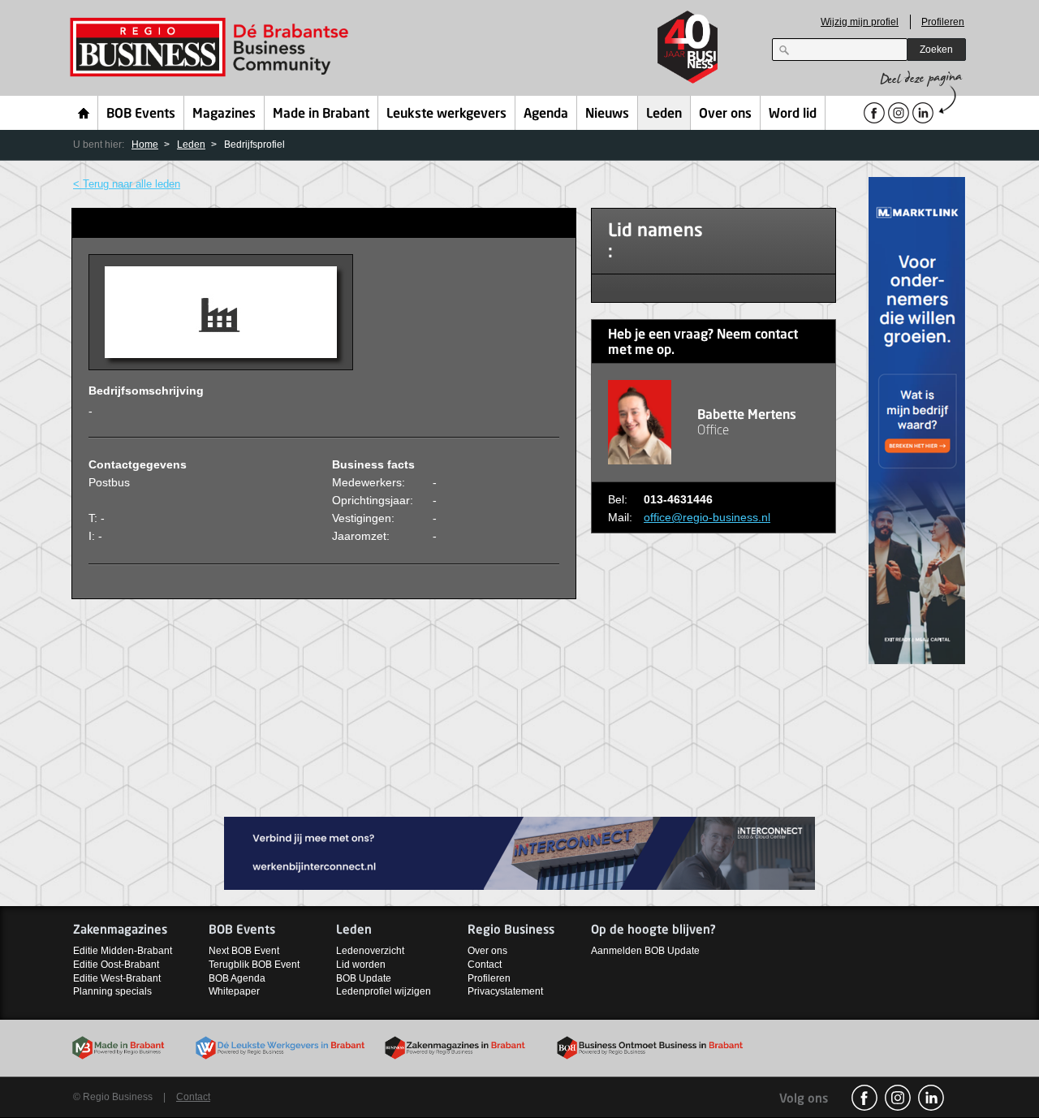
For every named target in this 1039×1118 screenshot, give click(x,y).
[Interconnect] (519, 852)
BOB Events (140, 114)
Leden (664, 114)
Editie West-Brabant (117, 978)
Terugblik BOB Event (254, 964)
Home (84, 113)
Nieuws (607, 114)
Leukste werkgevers (446, 114)
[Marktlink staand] (917, 419)
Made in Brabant (321, 114)
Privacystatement (505, 991)
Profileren (942, 22)
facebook (864, 1098)
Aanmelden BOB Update (645, 950)
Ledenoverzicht (370, 950)
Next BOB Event (244, 950)
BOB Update (363, 978)
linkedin (931, 1098)
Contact (485, 964)
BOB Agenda (237, 978)
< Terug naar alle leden (126, 184)
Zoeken (936, 49)
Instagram (898, 1098)
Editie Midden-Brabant (122, 950)
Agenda (546, 114)
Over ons (725, 114)
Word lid (793, 114)
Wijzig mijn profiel (860, 22)
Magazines (224, 114)
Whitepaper (234, 991)
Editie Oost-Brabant (116, 964)
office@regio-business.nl (707, 517)
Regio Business (212, 47)
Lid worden (361, 964)
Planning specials (112, 991)
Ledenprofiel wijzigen (383, 991)
